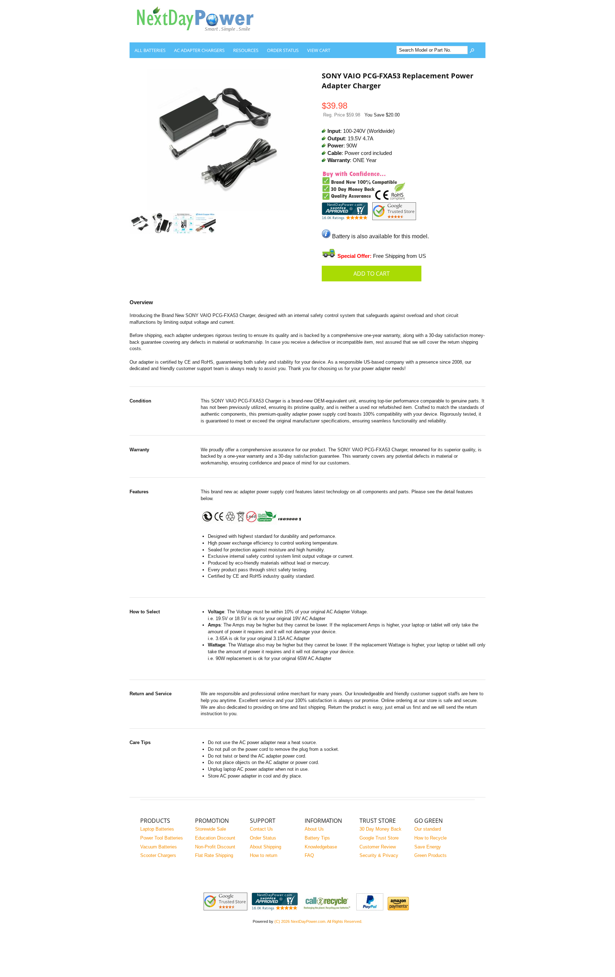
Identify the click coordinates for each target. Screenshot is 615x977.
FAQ (309, 855)
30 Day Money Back (380, 829)
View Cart (318, 50)
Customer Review (377, 846)
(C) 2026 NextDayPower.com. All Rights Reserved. (318, 921)
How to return (263, 855)
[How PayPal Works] (369, 908)
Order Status (283, 50)
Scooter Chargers (158, 855)
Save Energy (427, 846)
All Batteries (150, 50)
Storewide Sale (210, 829)
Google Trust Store (379, 838)
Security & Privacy (378, 855)
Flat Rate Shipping (214, 855)
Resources (245, 50)
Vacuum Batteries (158, 846)
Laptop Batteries (157, 829)
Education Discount (215, 838)
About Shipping (265, 846)
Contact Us (261, 829)
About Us (314, 829)
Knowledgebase (321, 846)
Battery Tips (317, 838)
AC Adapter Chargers (199, 50)
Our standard (427, 829)
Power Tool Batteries (161, 838)
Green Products (430, 855)
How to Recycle (430, 838)
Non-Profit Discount (215, 846)
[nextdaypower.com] (201, 37)
